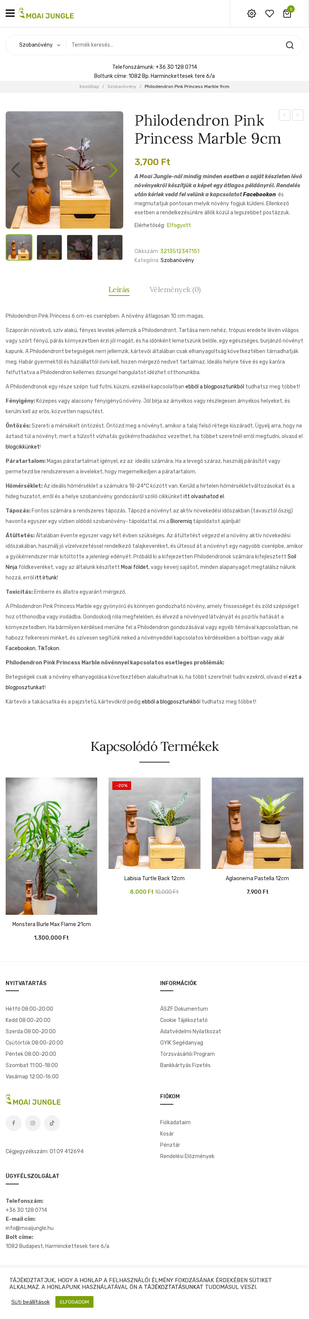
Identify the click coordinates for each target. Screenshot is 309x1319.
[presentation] (7, 854)
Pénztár (170, 1145)
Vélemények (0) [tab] (175, 289)
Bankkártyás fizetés (185, 1065)
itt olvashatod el (204, 496)
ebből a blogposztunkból (214, 387)
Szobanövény (121, 86)
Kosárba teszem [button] (15, 907)
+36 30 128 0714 (176, 67)
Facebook (13, 1123)
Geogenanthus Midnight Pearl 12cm (297, 116)
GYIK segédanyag (181, 1043)
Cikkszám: (147, 251)
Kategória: (147, 260)
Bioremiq (181, 521)
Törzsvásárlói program (187, 1054)
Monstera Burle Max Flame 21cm (51, 925)
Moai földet (134, 567)
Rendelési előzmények (187, 1156)
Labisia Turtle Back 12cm (154, 879)
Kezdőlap (89, 86)
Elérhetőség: (150, 225)
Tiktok (52, 1123)
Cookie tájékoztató (184, 1020)
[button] (113, 170)
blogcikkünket (23, 447)
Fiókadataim (175, 1122)
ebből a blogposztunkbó (170, 702)
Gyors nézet (33, 907)
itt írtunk (46, 578)
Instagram (33, 1123)
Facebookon (259, 194)
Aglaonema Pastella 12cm (257, 879)
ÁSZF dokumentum (184, 1009)
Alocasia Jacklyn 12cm (284, 116)
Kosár (167, 1134)
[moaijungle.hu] (47, 13)
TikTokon (48, 648)
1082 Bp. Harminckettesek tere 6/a (171, 76)
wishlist (269, 13)
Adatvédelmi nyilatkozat (190, 1031)
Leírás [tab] (119, 289)
